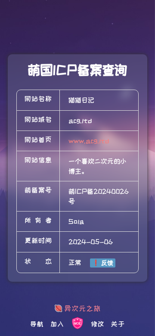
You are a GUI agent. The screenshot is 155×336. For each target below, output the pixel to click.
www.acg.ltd (88, 140)
